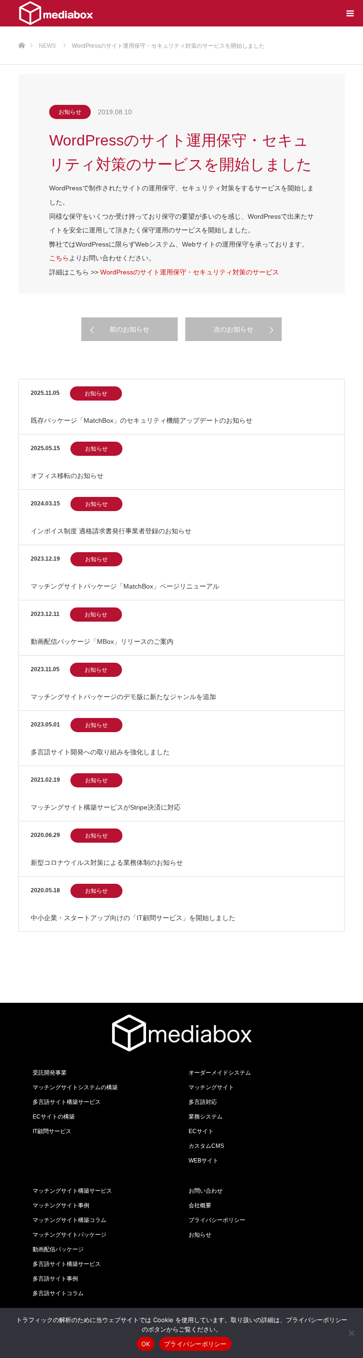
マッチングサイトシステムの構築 (75, 1087)
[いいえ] (351, 1333)
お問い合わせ (206, 1190)
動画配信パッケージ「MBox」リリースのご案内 (102, 641)
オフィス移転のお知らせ (67, 475)
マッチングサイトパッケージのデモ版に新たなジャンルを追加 (123, 696)
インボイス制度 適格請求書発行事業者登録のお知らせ (111, 531)
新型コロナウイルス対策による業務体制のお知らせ (107, 862)
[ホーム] (21, 30)
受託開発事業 (50, 1072)
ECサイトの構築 (54, 1116)
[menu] (350, 13)
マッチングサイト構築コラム (69, 1220)
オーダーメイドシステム (220, 1072)
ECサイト (201, 1131)
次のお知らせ (233, 329)
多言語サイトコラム (58, 1293)
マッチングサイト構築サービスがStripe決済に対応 (106, 807)
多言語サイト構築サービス (67, 1102)
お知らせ (70, 112)
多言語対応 (203, 1102)
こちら (59, 258)
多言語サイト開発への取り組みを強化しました (100, 752)
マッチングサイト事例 (61, 1205)
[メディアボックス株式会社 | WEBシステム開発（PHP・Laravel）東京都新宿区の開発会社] (55, 13)
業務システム (206, 1116)
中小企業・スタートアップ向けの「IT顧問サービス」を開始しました (133, 918)
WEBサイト (203, 1160)
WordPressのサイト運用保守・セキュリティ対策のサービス (189, 272)
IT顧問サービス (52, 1131)
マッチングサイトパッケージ (69, 1234)
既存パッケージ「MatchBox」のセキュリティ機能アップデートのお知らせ (141, 420)
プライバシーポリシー (217, 1220)
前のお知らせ (129, 329)
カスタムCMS (206, 1146)
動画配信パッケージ (58, 1249)
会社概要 (200, 1205)
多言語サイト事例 (55, 1278)
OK (145, 1344)
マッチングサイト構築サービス (72, 1190)
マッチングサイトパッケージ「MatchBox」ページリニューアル (125, 586)
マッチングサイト (211, 1087)
